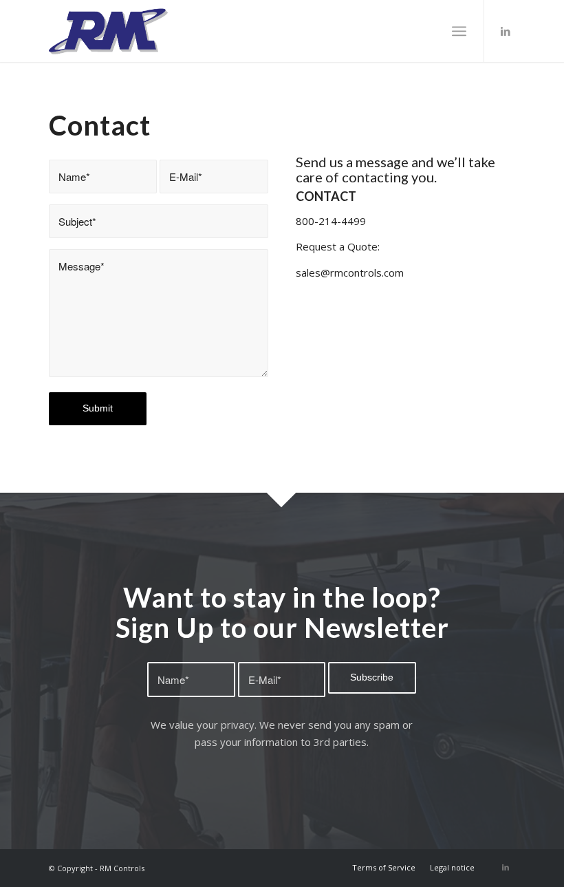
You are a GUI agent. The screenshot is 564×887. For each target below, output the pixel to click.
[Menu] (459, 31)
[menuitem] (383, 867)
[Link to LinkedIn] (505, 31)
